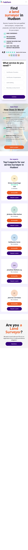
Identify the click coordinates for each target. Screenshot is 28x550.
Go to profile (14, 192)
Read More (14, 344)
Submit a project (14, 147)
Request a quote (14, 197)
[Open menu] (26, 2)
